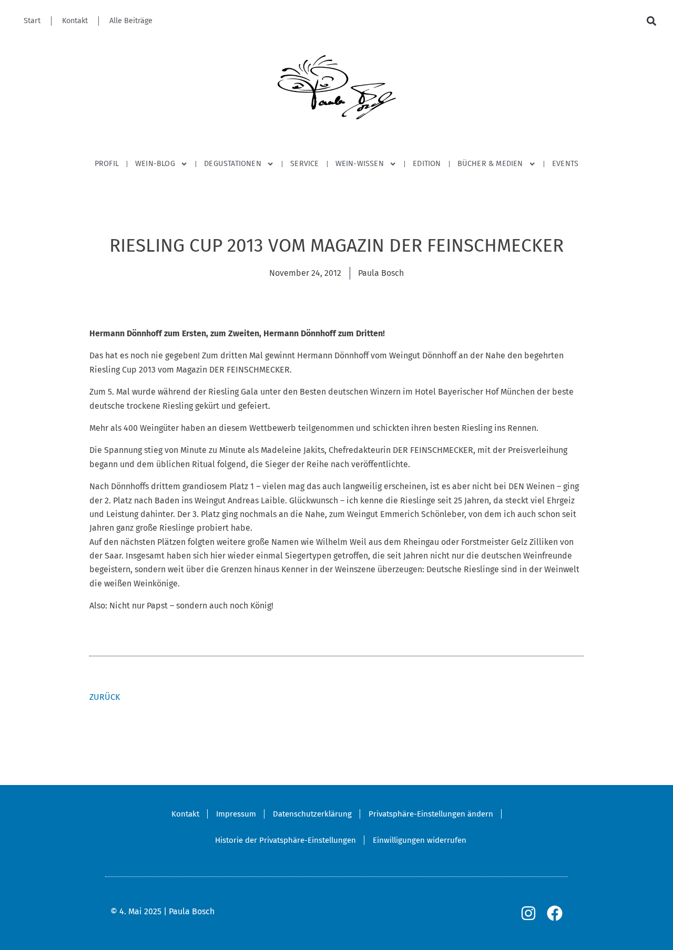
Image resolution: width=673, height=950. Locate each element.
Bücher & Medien (490, 163)
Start (32, 20)
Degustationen (232, 163)
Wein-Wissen (359, 163)
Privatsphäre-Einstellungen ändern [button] (431, 814)
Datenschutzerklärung (312, 814)
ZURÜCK (104, 697)
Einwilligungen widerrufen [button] (419, 840)
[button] (651, 21)
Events (565, 163)
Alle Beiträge (130, 20)
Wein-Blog (155, 163)
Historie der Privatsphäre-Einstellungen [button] (285, 840)
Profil (107, 163)
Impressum (236, 814)
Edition (427, 163)
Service (304, 163)
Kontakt (75, 20)
